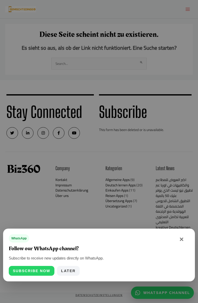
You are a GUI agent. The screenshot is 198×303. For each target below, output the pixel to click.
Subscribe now (31, 271)
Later (68, 271)
